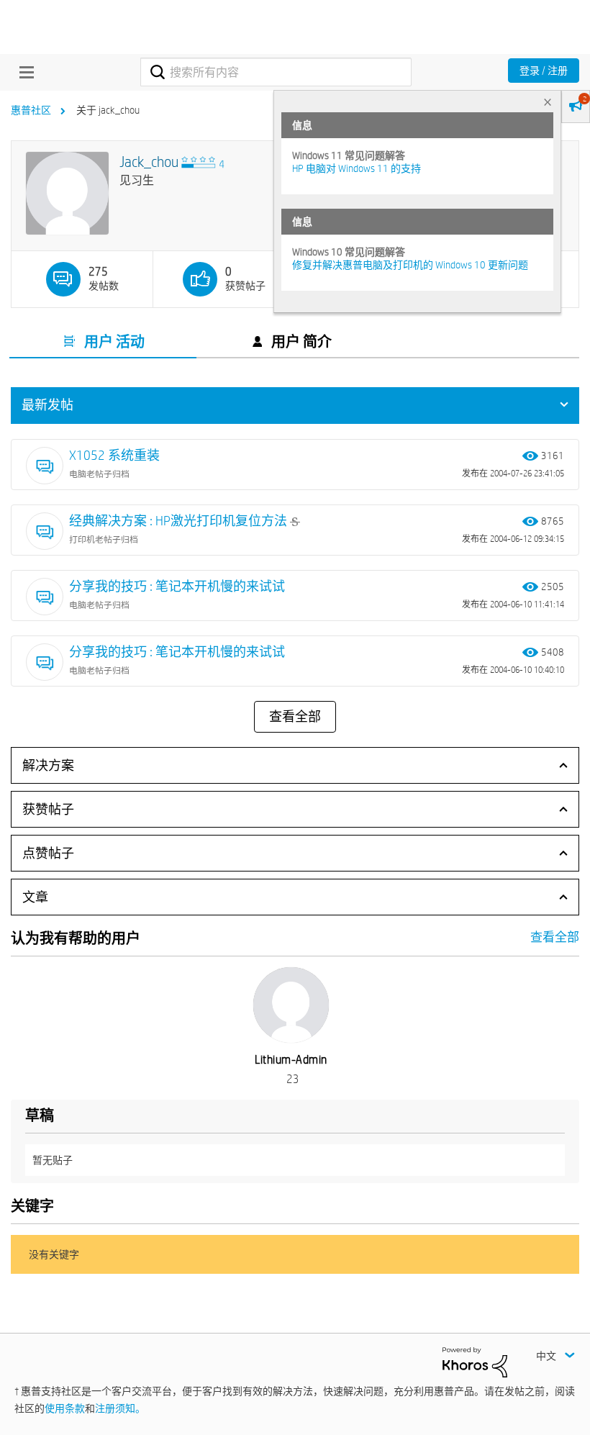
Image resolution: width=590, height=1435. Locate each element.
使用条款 (65, 1408)
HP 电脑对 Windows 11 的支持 (356, 168)
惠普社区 (31, 110)
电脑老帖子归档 (99, 473)
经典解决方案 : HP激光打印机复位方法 (179, 520)
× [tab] (547, 102)
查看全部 (295, 717)
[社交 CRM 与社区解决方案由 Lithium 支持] (474, 1360)
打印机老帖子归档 (103, 539)
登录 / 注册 (543, 70)
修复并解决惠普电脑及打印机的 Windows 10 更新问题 (410, 264)
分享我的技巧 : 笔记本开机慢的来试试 (177, 586)
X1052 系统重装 (114, 455)
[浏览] (23, 72)
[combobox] (275, 72)
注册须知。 (120, 1408)
